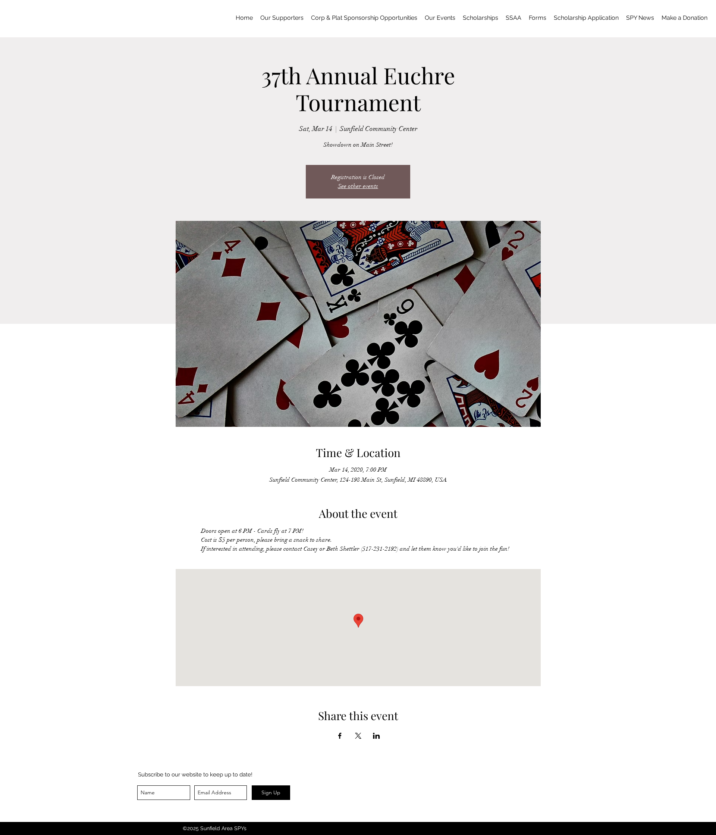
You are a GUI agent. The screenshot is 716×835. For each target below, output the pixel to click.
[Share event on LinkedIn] (376, 736)
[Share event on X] (358, 736)
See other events (358, 186)
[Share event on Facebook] (339, 736)
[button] (537, 18)
